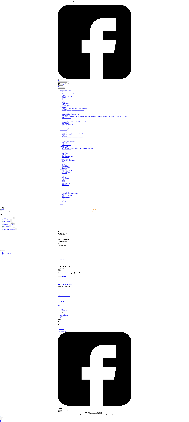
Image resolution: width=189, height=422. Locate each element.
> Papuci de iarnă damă (92, 191)
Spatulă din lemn (64, 109)
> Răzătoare (119, 116)
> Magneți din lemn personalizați (67, 131)
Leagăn (63, 179)
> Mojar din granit (70, 119)
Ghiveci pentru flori (65, 163)
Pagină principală (11, 250)
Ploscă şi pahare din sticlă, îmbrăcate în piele (68, 141)
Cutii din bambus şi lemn (65, 122)
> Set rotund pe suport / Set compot (77, 133)
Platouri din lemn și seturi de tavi (67, 113)
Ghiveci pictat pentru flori (65, 103)
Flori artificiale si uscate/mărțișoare (67, 134)
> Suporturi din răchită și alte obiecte (84, 121)
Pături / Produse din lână (65, 157)
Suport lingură (64, 97)
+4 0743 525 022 (61, 329)
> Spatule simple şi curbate (80, 110)
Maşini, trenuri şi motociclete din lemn (67, 175)
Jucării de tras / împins (65, 171)
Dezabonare (59, 411)
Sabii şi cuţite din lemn (65, 178)
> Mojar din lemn (64, 119)
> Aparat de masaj (78, 148)
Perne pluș (63, 181)
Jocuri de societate (64, 173)
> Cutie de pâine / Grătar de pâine (107, 116)
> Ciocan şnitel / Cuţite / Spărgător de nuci (68, 116)
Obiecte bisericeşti (64, 187)
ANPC (61, 317)
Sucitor (63, 125)
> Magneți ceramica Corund (91, 131)
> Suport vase (92, 116)
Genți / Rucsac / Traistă (65, 192)
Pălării (62, 202)
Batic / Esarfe (64, 194)
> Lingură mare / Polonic (85, 108)
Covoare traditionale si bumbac (66, 149)
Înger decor (63, 188)
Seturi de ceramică (64, 132)
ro (58, 79)
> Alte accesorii (114, 116)
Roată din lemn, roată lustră (66, 167)
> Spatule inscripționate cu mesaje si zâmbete (69, 110)
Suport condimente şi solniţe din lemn (67, 124)
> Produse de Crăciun (79, 137)
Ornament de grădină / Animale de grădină (68, 160)
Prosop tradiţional (64, 152)
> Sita (89, 116)
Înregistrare (6, 250)
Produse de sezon (64, 136)
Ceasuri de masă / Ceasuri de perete (67, 156)
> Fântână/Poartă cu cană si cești (67, 133)
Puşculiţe (63, 104)
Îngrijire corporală (64, 147)
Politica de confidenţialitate (64, 315)
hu (59, 79)
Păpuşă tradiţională (64, 143)
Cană (62, 91)
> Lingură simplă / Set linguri (66, 108)
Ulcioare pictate (64, 95)
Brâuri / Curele (64, 201)
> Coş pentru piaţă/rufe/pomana (66, 118)
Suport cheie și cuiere (65, 153)
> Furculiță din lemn (124, 116)
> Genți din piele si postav (66, 193)
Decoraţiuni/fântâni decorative (66, 145)
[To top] (1, 419)
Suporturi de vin (64, 142)
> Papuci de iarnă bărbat (85, 191)
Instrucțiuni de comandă (63, 310)
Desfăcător (63, 140)
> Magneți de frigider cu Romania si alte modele (79, 131)
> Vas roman (74, 93)
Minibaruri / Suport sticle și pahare (67, 138)
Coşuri (63, 117)
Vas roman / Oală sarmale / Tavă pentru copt (68, 92)
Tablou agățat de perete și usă (66, 151)
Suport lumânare (64, 100)
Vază (62, 98)
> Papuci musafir (64, 191)
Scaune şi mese (64, 154)
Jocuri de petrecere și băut (66, 172)
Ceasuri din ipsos (64, 184)
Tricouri (63, 199)
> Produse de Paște (64, 137)
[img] (61, 263)
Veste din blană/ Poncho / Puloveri (67, 195)
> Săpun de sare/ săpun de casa (71, 148)
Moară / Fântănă (64, 165)
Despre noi (61, 204)
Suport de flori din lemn (65, 166)
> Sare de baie (64, 148)
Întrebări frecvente (62, 309)
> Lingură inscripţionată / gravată (76, 108)
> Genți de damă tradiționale (74, 193)
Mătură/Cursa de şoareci (65, 123)
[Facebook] (94, 78)
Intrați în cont (60, 84)
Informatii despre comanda (6, 253)
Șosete (63, 196)
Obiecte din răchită (64, 120)
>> (67, 410)
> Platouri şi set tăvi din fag (74, 114)
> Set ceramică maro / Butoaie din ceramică (95, 133)
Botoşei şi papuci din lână (65, 197)
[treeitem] (14, 218)
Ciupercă (63, 161)
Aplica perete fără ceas (65, 185)
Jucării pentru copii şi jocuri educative (67, 170)
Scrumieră (63, 102)
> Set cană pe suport (86, 133)
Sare (62, 127)
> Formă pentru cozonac (98, 116)
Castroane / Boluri (64, 94)
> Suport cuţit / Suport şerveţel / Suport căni (81, 116)
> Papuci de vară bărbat (70, 191)
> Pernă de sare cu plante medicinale (87, 148)
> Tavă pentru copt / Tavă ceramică (67, 93)
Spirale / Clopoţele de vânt (66, 164)
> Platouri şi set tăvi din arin (66, 114)
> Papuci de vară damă (77, 191)
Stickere (63, 135)
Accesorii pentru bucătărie (66, 115)
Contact (61, 205)
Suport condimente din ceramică (67, 101)
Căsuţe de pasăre (64, 168)
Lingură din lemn (64, 107)
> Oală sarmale (78, 93)
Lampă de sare (64, 155)
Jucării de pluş (64, 176)
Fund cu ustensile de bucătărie (66, 112)
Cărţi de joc (63, 180)
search (67, 81)
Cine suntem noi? (62, 314)
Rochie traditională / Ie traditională (67, 198)
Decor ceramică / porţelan (65, 105)
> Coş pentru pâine (64, 121)
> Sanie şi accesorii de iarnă (71, 137)
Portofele (63, 200)
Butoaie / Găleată (64, 126)
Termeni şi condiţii (62, 316)
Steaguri (63, 144)
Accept (2, 417)
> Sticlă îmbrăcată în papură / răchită (73, 121)
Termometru (63, 139)
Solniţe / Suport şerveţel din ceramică (67, 96)
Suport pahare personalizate (66, 128)
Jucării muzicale (64, 177)
